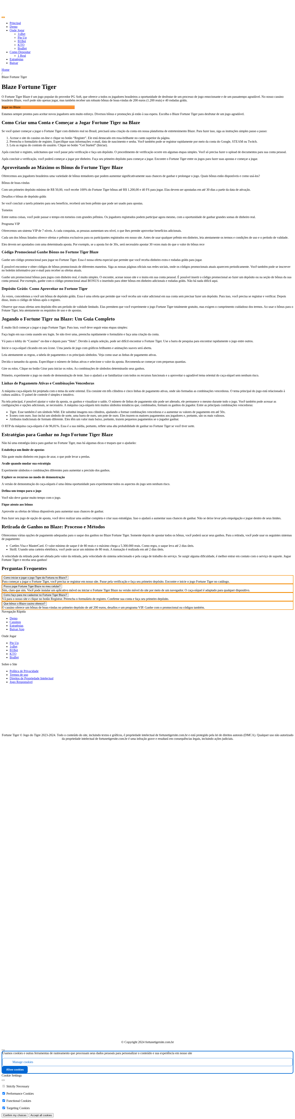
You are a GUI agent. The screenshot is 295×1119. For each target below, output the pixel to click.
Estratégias (16, 625)
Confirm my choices (14, 1115)
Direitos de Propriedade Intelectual (31, 678)
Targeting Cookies (18, 1108)
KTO (13, 653)
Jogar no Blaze (11, 107)
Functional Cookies (18, 1101)
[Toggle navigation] (3, 17)
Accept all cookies (41, 1115)
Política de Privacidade (24, 671)
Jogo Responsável (21, 682)
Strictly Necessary (17, 1086)
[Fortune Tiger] (10, 12)
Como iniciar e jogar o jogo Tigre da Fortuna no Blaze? (35, 577)
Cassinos (15, 622)
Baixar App (17, 629)
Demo (13, 618)
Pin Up (14, 643)
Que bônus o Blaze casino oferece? (24, 603)
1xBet (13, 646)
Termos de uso (19, 674)
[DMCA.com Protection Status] (147, 1035)
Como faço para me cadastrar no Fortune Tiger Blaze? (35, 595)
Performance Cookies (20, 1093)
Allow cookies (15, 1069)
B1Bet (14, 650)
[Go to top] (3, 1050)
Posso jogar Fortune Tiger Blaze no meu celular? (32, 586)
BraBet (14, 657)
